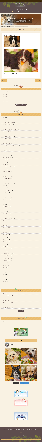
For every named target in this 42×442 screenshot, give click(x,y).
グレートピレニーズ (6, 148)
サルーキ (4, 162)
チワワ (4, 185)
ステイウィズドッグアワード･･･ (8, 293)
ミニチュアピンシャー (7, 258)
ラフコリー (5, 267)
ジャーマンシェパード (7, 171)
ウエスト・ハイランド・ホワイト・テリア (10, 129)
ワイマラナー (5, 272)
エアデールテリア (6, 131)
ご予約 (27, 429)
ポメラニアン (5, 241)
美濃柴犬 (4, 281)
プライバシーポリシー (28, 11)
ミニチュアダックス (6, 255)
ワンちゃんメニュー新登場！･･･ (8, 302)
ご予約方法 (23, 429)
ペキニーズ (5, 225)
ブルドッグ (5, 220)
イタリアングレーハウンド (7, 124)
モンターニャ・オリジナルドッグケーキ (21, 26)
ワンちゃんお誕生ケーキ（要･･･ (8, 307)
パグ (3, 204)
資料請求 (21, 11)
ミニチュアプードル (6, 260)
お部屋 (16, 429)
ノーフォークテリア (6, 197)
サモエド (4, 159)
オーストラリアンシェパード (8, 136)
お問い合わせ (15, 11)
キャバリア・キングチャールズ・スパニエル (10, 145)
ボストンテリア (5, 239)
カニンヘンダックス (6, 143)
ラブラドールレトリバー (7, 269)
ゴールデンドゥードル (7, 155)
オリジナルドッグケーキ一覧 (21, 104)
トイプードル (5, 192)
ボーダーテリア (5, 234)
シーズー (4, 164)
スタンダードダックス (7, 176)
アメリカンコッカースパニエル (8, 122)
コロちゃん (5, 94)
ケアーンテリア (5, 150)
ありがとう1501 (11, 73)
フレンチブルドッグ (6, 223)
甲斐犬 (4, 279)
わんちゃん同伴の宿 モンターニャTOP (7, 26)
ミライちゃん (5, 101)
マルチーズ (5, 251)
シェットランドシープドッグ (8, 166)
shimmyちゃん (5, 98)
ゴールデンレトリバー (7, 157)
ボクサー (4, 237)
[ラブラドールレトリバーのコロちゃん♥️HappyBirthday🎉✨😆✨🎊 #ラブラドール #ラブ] (29, 373)
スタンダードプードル (7, 178)
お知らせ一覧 (21, 310)
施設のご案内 (12, 429)
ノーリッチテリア (6, 199)
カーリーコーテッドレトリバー (8, 141)
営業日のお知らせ (6, 300)
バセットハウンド (6, 206)
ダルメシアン (5, 180)
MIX (3, 117)
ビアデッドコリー (6, 213)
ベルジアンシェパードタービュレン (9, 230)
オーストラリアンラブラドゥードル (9, 138)
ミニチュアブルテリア (7, 262)
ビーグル (4, 211)
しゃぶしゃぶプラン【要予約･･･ (8, 295)
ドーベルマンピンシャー (7, 190)
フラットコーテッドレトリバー (8, 218)
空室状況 (30, 429)
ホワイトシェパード (6, 248)
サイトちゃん (5, 96)
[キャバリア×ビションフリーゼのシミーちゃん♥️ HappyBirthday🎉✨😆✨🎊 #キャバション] (13, 356)
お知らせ (4, 321)
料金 (19, 429)
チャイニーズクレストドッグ (8, 183)
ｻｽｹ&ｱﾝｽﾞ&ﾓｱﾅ (5, 91)
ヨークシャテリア (6, 265)
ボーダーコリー (5, 232)
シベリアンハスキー (6, 169)
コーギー (4, 152)
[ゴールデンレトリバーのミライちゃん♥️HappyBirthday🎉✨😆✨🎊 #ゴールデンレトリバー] (29, 356)
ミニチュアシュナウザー (7, 253)
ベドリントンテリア (6, 227)
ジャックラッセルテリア (7, 173)
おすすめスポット (36, 429)
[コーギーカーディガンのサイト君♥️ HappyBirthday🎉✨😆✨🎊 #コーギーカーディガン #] (13, 373)
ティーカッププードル (7, 187)
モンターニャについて (5, 429)
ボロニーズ (5, 246)
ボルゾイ (4, 244)
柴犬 (3, 274)
